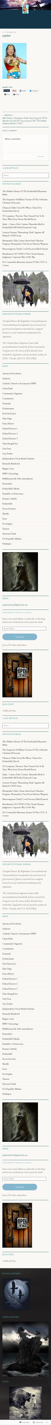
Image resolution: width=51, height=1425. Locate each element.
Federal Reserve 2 (10, 433)
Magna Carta (8, 468)
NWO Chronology (10, 473)
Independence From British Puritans (18, 458)
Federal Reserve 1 (10, 428)
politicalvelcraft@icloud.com (15, 604)
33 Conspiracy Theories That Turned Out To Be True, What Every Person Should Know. (23, 217)
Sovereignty (7, 523)
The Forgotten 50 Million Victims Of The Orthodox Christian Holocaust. (25, 201)
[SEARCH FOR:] (25, 175)
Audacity (6, 378)
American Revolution (11, 373)
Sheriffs (5, 513)
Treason (5, 528)
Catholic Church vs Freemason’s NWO (19, 383)
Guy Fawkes (7, 453)
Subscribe (19, 636)
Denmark (6, 403)
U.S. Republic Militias (11, 538)
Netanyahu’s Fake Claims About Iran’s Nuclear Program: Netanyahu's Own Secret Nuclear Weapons (25, 242)
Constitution (8, 398)
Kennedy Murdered (11, 463)
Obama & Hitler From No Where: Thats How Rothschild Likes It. (22, 209)
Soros (4, 518)
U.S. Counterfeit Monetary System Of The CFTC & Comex (24, 264)
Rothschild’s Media (10, 488)
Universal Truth (9, 533)
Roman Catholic (9, 498)
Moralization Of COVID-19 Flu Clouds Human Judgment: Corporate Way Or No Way (23, 255)
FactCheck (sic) (9, 413)
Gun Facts (6, 448)
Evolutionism (8, 408)
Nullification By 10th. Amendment (17, 478)
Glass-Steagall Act (10, 443)
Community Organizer (12, 393)
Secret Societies (9, 508)
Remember (7, 483)
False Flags (7, 418)
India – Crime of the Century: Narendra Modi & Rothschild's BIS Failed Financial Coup (23, 226)
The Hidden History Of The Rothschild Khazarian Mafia (24, 193)
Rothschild (7, 503)
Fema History (8, 423)
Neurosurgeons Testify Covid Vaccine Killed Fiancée (25, 248)
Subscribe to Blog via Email (17, 612)
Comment (40, 156)
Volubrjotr (11, 32)
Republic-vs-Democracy (12, 493)
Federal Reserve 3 (10, 438)
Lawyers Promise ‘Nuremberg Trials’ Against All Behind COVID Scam (23, 234)
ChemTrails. (7, 388)
